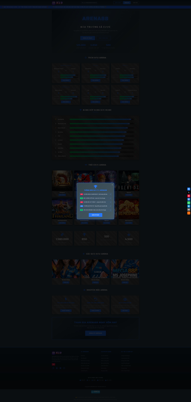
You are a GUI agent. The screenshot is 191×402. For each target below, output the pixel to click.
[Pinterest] (188, 195)
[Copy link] (188, 213)
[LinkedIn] (188, 199)
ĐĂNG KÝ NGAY (95, 215)
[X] (188, 192)
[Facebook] (188, 189)
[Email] (188, 209)
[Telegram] (188, 206)
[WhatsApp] (188, 202)
